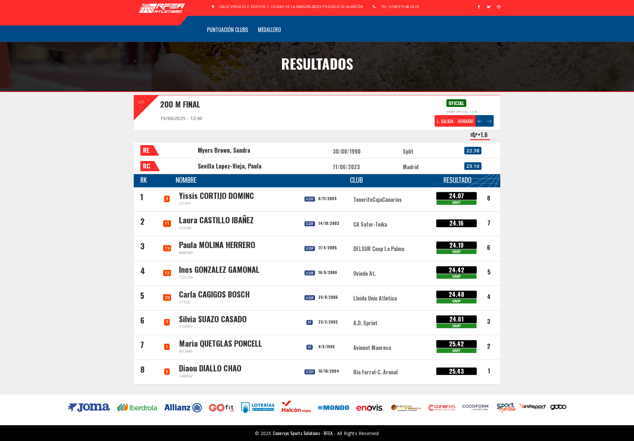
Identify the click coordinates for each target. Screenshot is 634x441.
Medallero (269, 30)
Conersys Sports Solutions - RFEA (303, 432)
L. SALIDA (445, 120)
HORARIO (466, 120)
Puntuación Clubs (227, 30)
